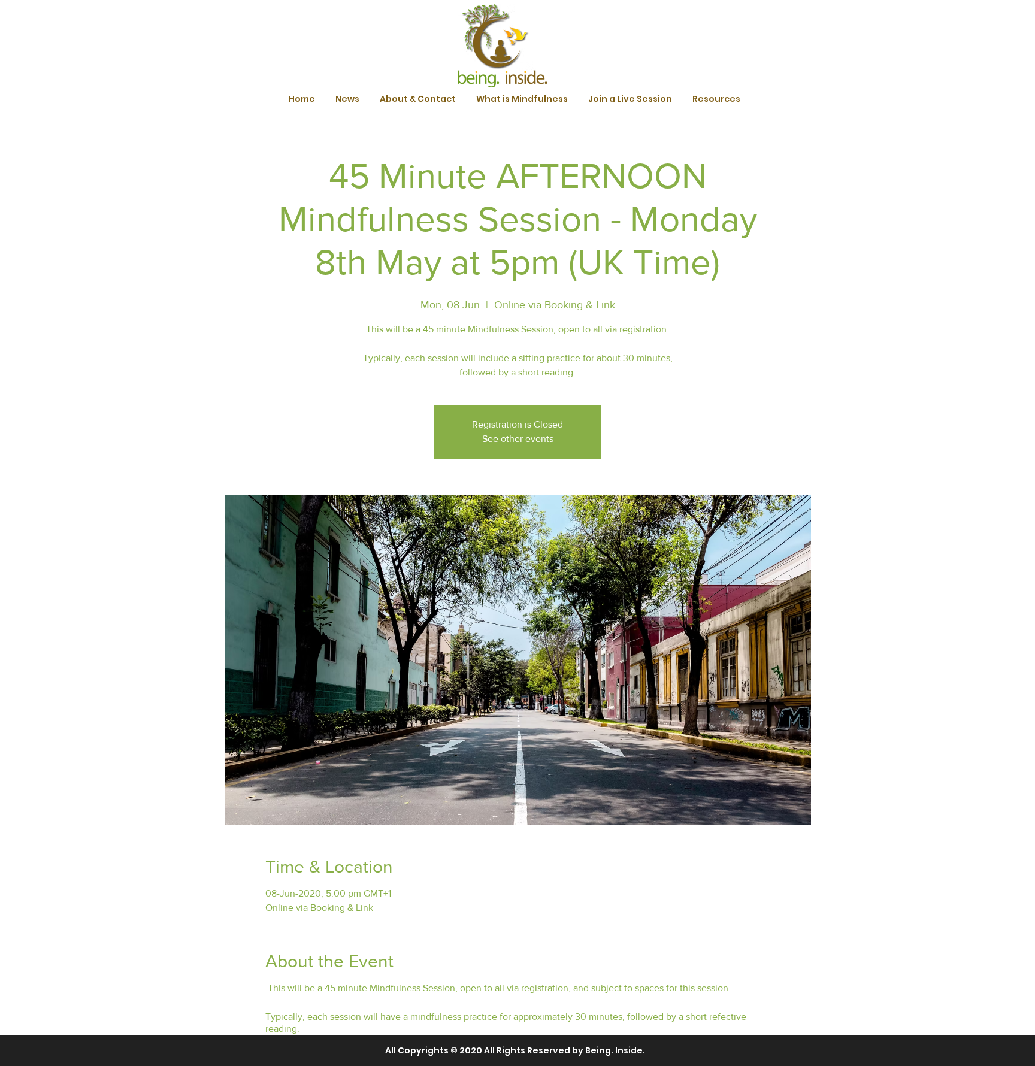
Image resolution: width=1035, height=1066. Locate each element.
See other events (517, 439)
